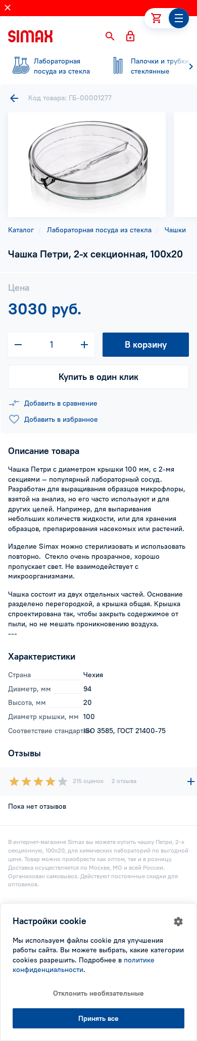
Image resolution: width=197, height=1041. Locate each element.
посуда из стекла (62, 66)
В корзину (146, 344)
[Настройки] (178, 922)
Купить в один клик (98, 376)
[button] (110, 36)
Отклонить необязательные (98, 993)
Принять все (98, 1018)
